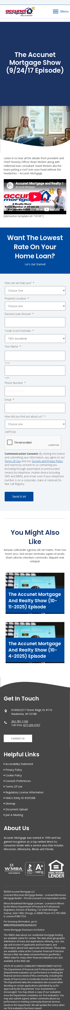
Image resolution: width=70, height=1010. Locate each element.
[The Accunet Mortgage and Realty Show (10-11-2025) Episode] (35, 595)
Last (7, 377)
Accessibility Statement (19, 764)
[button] (18, 738)
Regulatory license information (24, 792)
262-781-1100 (19, 721)
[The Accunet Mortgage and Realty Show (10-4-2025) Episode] (35, 644)
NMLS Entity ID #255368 (20, 798)
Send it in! (19, 496)
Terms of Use (13, 461)
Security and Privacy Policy (47, 461)
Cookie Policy (13, 775)
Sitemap (10, 803)
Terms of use (13, 786)
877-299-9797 (31, 725)
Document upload (16, 809)
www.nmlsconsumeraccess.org (20, 924)
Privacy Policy (13, 769)
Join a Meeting (14, 815)
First (7, 362)
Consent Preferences (18, 781)
